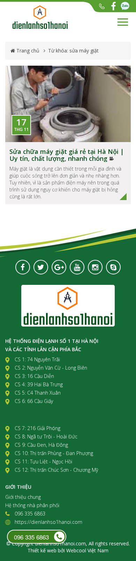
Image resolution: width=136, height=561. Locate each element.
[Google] (59, 267)
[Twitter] (40, 267)
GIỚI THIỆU (18, 487)
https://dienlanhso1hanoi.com (48, 522)
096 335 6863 (102, 6)
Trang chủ (28, 50)
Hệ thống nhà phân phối (32, 505)
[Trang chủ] (54, 17)
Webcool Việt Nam (87, 550)
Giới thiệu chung (23, 497)
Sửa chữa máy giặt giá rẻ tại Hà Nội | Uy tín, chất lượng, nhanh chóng (66, 155)
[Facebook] (113, 6)
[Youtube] (77, 267)
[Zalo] (125, 6)
